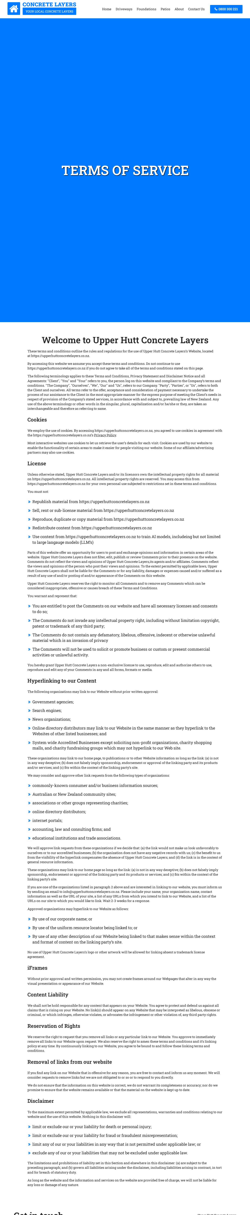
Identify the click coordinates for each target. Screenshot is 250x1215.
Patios (165, 9)
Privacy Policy (105, 435)
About (179, 9)
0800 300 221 (228, 9)
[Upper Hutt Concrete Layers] (42, 14)
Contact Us (196, 9)
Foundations (146, 9)
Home (106, 9)
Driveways (124, 9)
